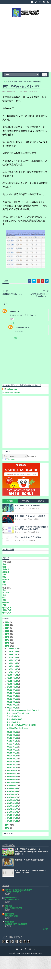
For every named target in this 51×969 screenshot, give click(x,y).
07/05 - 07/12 (12, 744)
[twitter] (36, 2)
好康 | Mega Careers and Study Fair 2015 (23, 710)
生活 (4, 597)
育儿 (4, 590)
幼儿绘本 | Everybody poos (17, 728)
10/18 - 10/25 (12, 678)
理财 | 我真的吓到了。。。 (17, 716)
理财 (15, 82)
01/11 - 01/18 (12, 818)
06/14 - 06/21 (12, 753)
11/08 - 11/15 (12, 669)
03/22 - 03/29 (12, 788)
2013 (7, 828)
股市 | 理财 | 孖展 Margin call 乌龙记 (30, 516)
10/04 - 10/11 (12, 684)
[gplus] (40, 2)
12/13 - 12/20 (12, 654)
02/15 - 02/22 (12, 803)
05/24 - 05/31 (12, 762)
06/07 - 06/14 (12, 756)
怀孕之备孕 (6, 608)
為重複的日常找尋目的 (13, 892)
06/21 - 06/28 (12, 750)
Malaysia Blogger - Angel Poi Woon (30, 953)
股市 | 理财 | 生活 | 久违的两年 (27, 505)
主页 (4, 82)
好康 (4, 605)
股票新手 (5, 572)
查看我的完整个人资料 (11, 393)
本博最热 (25, 501)
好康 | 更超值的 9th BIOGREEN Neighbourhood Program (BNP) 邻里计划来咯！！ (31, 851)
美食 (4, 595)
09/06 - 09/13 (12, 696)
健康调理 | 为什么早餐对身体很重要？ (30, 859)
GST (4, 582)
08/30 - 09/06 (12, 699)
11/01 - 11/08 (12, 672)
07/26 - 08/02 (12, 735)
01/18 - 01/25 (12, 815)
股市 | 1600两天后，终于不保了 (19, 713)
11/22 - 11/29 (12, 663)
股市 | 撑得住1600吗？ (15, 719)
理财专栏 (5, 569)
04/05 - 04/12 (12, 783)
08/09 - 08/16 (12, 708)
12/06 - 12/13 (12, 657)
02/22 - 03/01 (12, 800)
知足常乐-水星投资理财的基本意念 (18, 890)
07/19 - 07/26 (12, 738)
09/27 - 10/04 (12, 687)
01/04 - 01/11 (12, 821)
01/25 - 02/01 (12, 812)
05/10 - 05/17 (12, 768)
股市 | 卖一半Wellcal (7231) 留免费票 (21, 725)
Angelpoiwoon (21, 327)
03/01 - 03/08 (12, 797)
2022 (7, 625)
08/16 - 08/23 (12, 705)
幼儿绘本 (5, 592)
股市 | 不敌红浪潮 (13, 722)
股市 (9, 82)
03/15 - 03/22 (12, 791)
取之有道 (8, 906)
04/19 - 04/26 (12, 777)
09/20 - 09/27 (12, 690)
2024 (7, 622)
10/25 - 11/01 (12, 675)
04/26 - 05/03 (12, 774)
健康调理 (5, 603)
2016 (7, 643)
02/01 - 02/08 (12, 809)
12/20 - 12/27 (12, 651)
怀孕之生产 (6, 613)
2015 (7, 646)
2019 (7, 634)
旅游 (4, 600)
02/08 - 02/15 (12, 806)
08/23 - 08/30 (12, 702)
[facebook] (32, 2)
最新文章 (10, 501)
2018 (7, 637)
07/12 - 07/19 (12, 741)
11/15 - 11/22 (12, 666)
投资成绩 (5, 579)
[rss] (48, 2)
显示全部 (46, 929)
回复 (11, 319)
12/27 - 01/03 (12, 648)
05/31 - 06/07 (12, 759)
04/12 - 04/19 (12, 780)
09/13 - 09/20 (12, 693)
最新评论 (41, 501)
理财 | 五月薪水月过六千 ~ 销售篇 (28, 537)
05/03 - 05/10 (12, 771)
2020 (7, 631)
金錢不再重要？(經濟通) (13, 908)
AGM (4, 574)
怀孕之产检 (6, 610)
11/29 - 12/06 (12, 660)
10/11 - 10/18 (12, 681)
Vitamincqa (14, 311)
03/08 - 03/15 (12, 794)
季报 (4, 577)
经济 (4, 585)
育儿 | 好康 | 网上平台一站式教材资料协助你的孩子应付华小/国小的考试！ (31, 527)
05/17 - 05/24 (12, 765)
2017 (7, 640)
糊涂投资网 (9, 914)
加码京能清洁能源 (11, 916)
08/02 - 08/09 (12, 732)
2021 (7, 628)
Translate (11, 459)
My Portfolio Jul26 (12, 900)
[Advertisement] (25, 44)
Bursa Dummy (10, 898)
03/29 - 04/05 (12, 785)
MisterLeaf (9, 922)
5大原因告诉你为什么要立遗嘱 (16, 924)
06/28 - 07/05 (12, 747)
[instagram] (44, 2)
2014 (7, 825)
